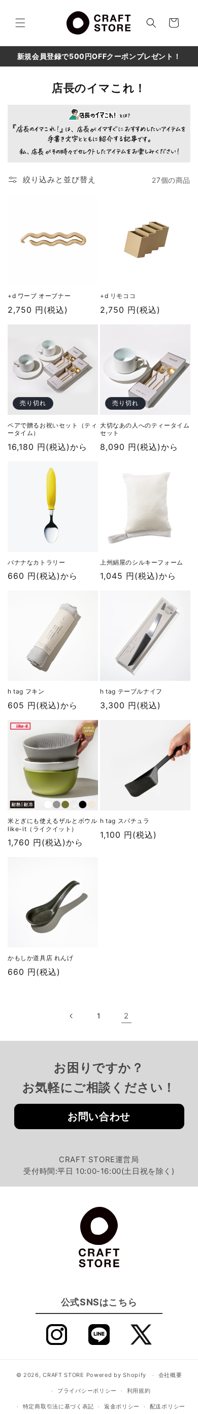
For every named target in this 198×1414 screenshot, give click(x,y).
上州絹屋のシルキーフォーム (141, 562)
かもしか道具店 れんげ (41, 958)
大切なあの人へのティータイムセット (144, 429)
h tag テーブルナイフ (131, 691)
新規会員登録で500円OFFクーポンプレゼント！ (99, 56)
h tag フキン (26, 691)
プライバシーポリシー (87, 1390)
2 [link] (126, 1016)
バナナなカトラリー (36, 562)
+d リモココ (118, 296)
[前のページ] (71, 1016)
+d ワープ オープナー (39, 296)
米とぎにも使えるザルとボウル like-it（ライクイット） (52, 825)
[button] (20, 23)
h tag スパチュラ (125, 821)
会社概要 (170, 1374)
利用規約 (139, 1390)
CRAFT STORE (63, 1374)
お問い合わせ (99, 1116)
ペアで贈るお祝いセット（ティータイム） (52, 429)
